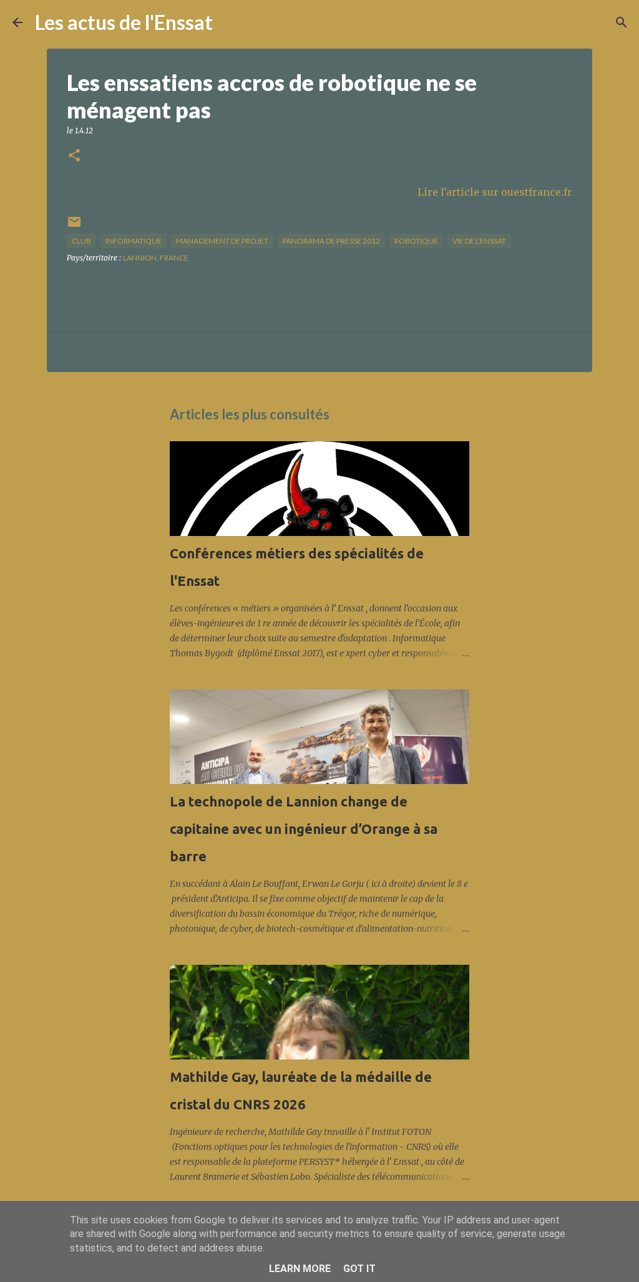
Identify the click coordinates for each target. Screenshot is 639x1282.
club (81, 241)
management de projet (222, 241)
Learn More (300, 1269)
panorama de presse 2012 (331, 241)
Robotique (416, 241)
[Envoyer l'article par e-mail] (74, 226)
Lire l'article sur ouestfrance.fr (494, 192)
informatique (133, 241)
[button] (74, 156)
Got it (359, 1269)
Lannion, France (155, 257)
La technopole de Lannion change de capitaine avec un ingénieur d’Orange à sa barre (303, 828)
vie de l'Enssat (479, 241)
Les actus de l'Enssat (124, 22)
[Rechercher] (230, 22)
